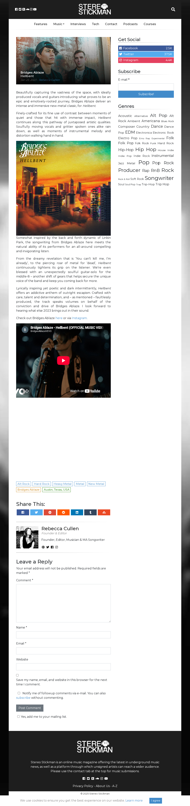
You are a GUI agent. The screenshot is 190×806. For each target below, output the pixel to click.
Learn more (134, 800)
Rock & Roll (124, 179)
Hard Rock (166, 143)
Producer (129, 170)
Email (21, 643)
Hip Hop (145, 149)
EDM (130, 132)
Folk (170, 138)
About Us (103, 786)
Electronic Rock (163, 132)
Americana (151, 121)
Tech (95, 24)
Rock (167, 170)
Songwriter (159, 178)
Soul (121, 184)
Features (40, 24)
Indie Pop (125, 155)
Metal (131, 163)
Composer (126, 126)
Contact (111, 24)
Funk (153, 143)
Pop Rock (163, 162)
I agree (155, 800)
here (59, 318)
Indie (170, 150)
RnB (155, 170)
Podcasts (130, 24)
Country (142, 126)
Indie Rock (142, 156)
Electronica (144, 132)
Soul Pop (130, 184)
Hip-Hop (126, 149)
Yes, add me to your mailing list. (44, 716)
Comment (24, 580)
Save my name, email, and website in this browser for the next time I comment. (61, 682)
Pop (143, 162)
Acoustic (125, 116)
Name (21, 627)
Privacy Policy (83, 786)
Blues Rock (167, 121)
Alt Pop (158, 115)
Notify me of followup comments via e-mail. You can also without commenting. (61, 696)
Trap (138, 184)
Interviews (78, 24)
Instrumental (163, 156)
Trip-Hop (148, 184)
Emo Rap (144, 138)
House (162, 150)
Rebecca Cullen (49, 80)
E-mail (124, 79)
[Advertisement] (146, 216)
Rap (145, 170)
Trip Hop (162, 184)
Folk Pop (126, 143)
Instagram (79, 318)
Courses (150, 24)
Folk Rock (142, 143)
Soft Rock (137, 179)
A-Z (114, 786)
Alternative (141, 115)
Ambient (133, 121)
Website (22, 659)
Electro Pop (127, 138)
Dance (157, 126)
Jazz (121, 163)
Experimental (158, 138)
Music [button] (57, 24)
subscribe (23, 698)
